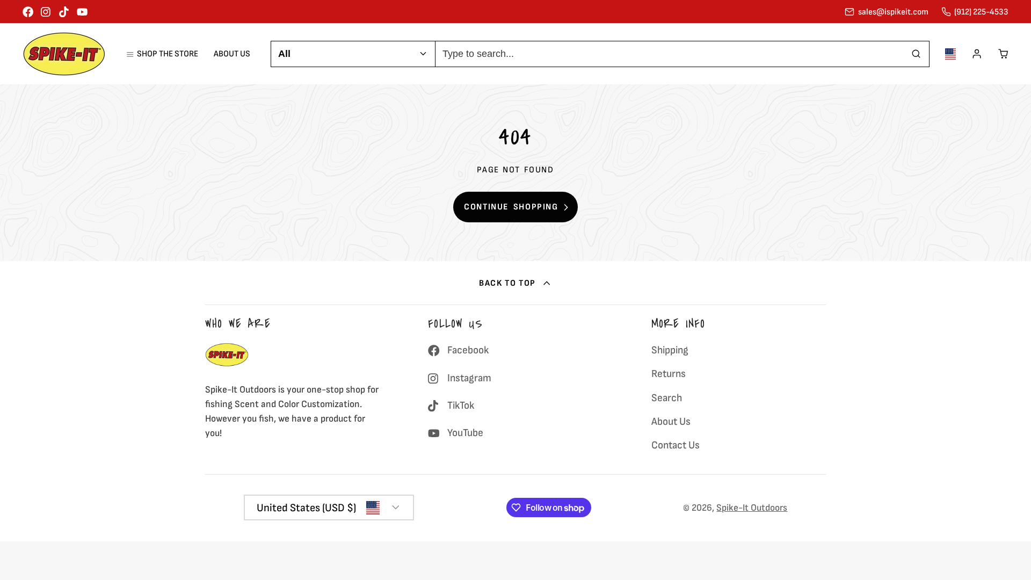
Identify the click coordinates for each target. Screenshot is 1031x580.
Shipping (669, 350)
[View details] (227, 355)
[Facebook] (28, 11)
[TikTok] (64, 11)
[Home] (64, 54)
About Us (232, 53)
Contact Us (675, 445)
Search (666, 398)
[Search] (916, 54)
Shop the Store (167, 53)
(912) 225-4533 (981, 11)
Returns (668, 373)
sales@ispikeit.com (893, 11)
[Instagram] (46, 11)
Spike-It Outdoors (751, 507)
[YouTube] (82, 11)
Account (976, 53)
